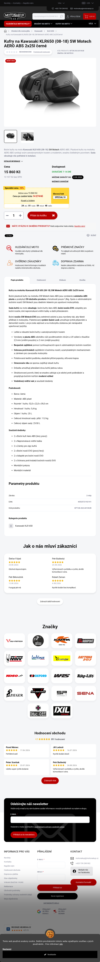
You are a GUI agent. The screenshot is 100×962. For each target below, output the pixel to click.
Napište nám (28, 3)
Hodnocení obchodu (50, 733)
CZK (88, 3)
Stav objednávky (10, 878)
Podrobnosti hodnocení (41, 52)
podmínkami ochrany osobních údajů (49, 827)
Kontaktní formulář (83, 882)
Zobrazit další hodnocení (50, 601)
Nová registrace (57, 896)
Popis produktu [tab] (17, 280)
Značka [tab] (82, 280)
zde (61, 944)
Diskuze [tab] (62, 280)
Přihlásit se (57, 888)
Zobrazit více (50, 780)
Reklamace (8, 886)
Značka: (65, 53)
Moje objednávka (11, 899)
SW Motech (54, 149)
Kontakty (17, 3)
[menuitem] (18, 24)
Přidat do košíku (38, 215)
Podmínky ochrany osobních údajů (18, 895)
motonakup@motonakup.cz (87, 858)
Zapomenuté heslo (51, 903)
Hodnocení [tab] (41, 280)
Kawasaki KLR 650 (24, 526)
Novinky (7, 3)
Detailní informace (12, 161)
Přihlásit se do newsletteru (24, 835)
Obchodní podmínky (12, 890)
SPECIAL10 (60, 197)
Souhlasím (52, 954)
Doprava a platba (11, 874)
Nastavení (7, 949)
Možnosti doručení (60, 181)
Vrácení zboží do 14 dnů (13, 882)
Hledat (61, 16)
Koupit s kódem (28, 200)
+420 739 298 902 (83, 863)
